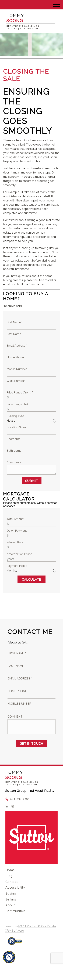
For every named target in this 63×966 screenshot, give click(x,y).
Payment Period (17, 565)
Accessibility (15, 887)
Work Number (16, 380)
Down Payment (17, 530)
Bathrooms (14, 450)
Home (10, 870)
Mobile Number (17, 369)
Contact (11, 882)
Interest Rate (15, 542)
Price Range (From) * (20, 392)
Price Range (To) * (18, 404)
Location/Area (16, 427)
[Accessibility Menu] (9, 957)
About (10, 905)
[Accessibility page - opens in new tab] (15, 943)
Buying (10, 893)
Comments (14, 462)
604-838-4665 (20, 799)
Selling (10, 899)
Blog (9, 876)
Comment (15, 716)
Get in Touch (31, 743)
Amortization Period (19, 554)
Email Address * (17, 345)
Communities (15, 911)
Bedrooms (13, 439)
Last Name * (15, 334)
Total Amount (15, 519)
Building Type (15, 416)
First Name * (14, 322)
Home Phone (15, 357)
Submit (31, 481)
